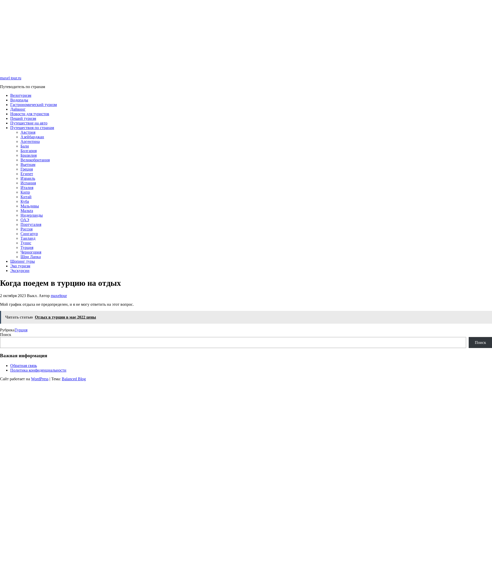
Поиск (5, 334)
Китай (26, 197)
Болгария (28, 151)
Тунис (25, 243)
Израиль (27, 178)
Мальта (26, 210)
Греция (26, 169)
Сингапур (29, 233)
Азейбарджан (32, 137)
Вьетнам (27, 164)
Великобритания (35, 160)
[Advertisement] (154, 36)
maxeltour (59, 295)
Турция (26, 247)
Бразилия (28, 155)
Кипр (25, 192)
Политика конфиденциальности (38, 370)
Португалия (30, 224)
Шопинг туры (22, 261)
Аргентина (30, 141)
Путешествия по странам (32, 127)
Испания (28, 183)
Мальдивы (29, 206)
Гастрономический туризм (33, 104)
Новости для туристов (29, 114)
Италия (26, 187)
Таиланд (27, 238)
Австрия (27, 132)
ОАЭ (24, 220)
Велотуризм (20, 95)
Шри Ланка (30, 257)
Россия (26, 229)
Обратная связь (23, 365)
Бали (24, 146)
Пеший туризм (23, 118)
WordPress (39, 379)
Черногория (30, 252)
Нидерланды (31, 215)
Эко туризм (20, 266)
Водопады (19, 100)
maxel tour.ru (10, 78)
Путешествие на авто (28, 123)
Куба (24, 201)
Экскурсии (19, 270)
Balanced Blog (74, 379)
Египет (26, 174)
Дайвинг (18, 109)
